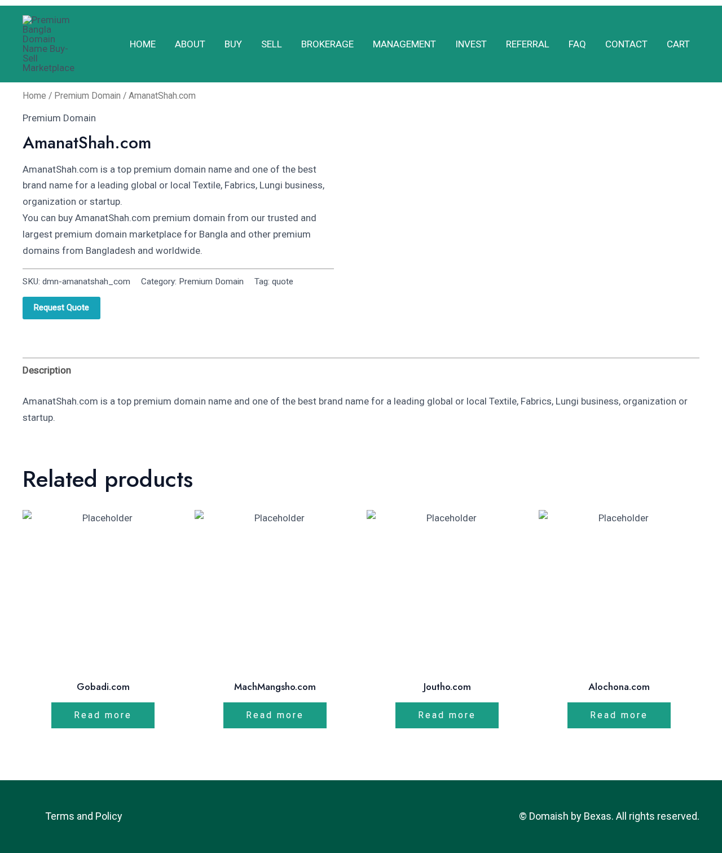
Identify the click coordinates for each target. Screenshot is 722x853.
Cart (678, 44)
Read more (103, 715)
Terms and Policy (83, 816)
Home (143, 44)
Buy (233, 44)
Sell (271, 44)
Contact (626, 44)
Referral (527, 44)
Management (404, 44)
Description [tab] (47, 370)
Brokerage (327, 44)
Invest (471, 44)
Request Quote (61, 307)
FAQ (577, 44)
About (190, 44)
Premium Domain (87, 95)
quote (282, 281)
